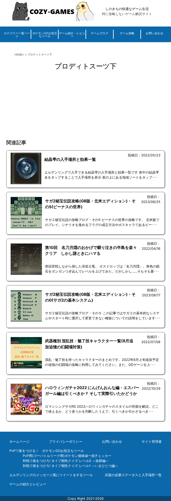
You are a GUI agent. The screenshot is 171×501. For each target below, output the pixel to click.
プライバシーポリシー (65, 441)
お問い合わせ (154, 33)
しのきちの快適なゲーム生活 (127, 9)
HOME (19, 54)
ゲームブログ (99, 33)
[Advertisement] (85, 105)
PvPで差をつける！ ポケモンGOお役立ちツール (46, 451)
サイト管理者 (152, 441)
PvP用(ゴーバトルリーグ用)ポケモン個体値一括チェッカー (67, 456)
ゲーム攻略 (127, 33)
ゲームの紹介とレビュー (27, 484)
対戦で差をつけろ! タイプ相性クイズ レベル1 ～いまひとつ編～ (70, 466)
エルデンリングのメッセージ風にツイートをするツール (51, 475)
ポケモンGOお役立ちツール (44, 34)
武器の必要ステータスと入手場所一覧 (133, 475)
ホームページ (19, 441)
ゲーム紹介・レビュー (72, 34)
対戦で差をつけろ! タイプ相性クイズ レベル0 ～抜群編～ (66, 461)
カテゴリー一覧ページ (17, 34)
